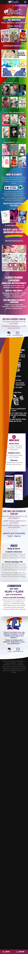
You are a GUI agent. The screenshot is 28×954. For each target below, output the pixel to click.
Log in (10, 26)
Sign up (7, 952)
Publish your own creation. (14, 46)
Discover (21, 952)
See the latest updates (14, 241)
